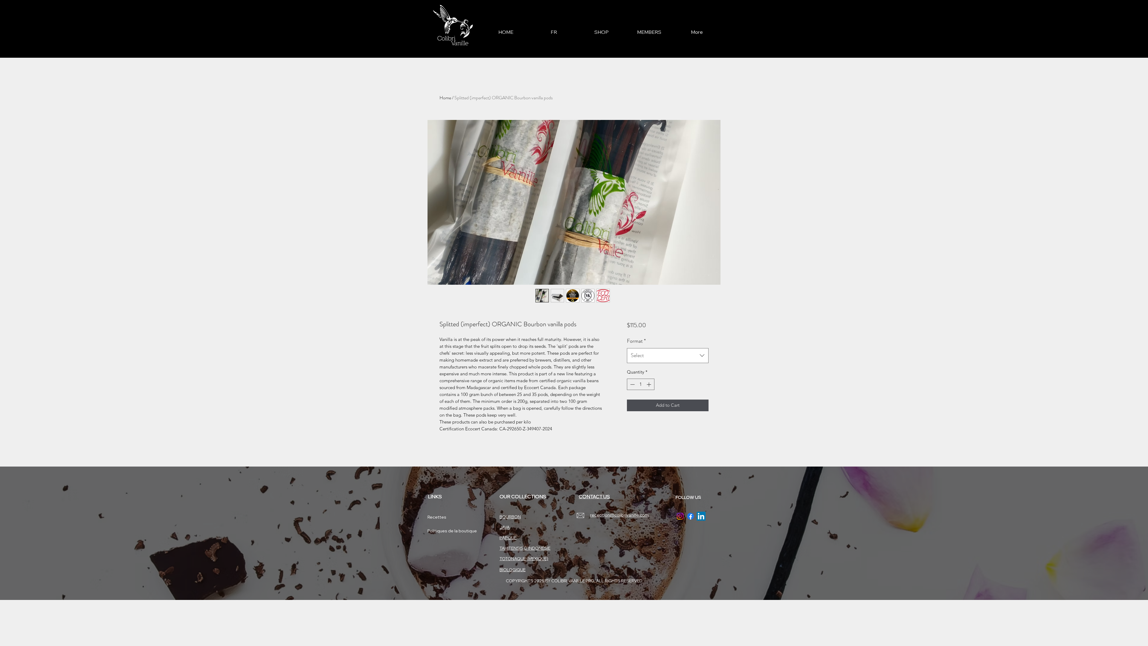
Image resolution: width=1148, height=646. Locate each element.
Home (445, 97)
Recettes (437, 517)
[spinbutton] (640, 384)
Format (636, 341)
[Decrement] (632, 384)
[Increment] (649, 384)
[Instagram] (680, 516)
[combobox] (668, 355)
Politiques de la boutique (449, 531)
